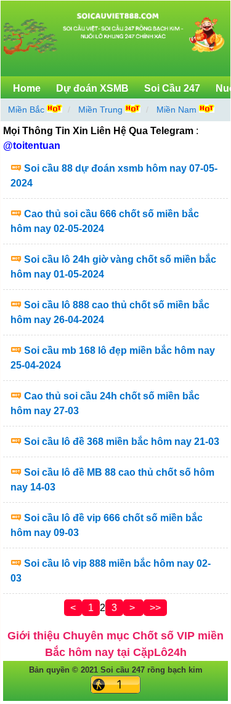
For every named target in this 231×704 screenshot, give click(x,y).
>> (155, 607)
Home (27, 88)
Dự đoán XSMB (92, 88)
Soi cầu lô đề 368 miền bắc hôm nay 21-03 (121, 441)
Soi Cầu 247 (172, 88)
